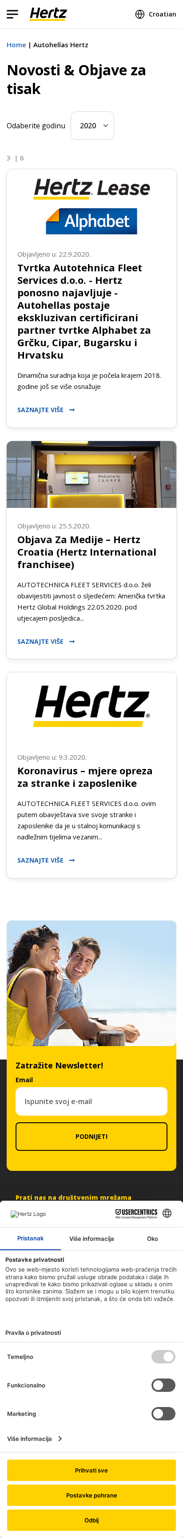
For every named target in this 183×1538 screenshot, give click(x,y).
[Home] (48, 14)
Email (24, 1080)
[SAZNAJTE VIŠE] (91, 202)
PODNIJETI (91, 1136)
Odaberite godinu (36, 126)
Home (16, 44)
